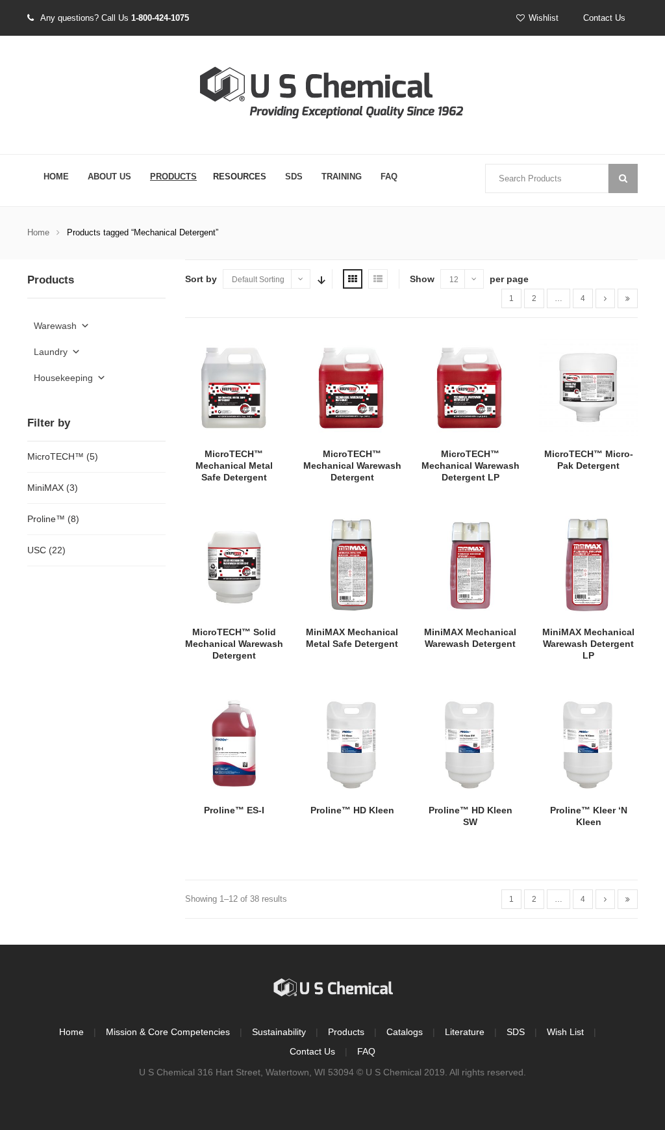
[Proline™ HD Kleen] (352, 743)
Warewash (55, 326)
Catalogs (404, 1032)
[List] (378, 279)
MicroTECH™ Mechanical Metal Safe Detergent (234, 465)
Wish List (565, 1032)
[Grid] (352, 279)
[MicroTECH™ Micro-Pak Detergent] (588, 386)
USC (36, 550)
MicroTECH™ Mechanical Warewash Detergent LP (470, 465)
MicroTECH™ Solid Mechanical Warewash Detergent (234, 644)
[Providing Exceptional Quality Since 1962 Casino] (332, 96)
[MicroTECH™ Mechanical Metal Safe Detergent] (234, 386)
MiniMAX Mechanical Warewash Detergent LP (588, 644)
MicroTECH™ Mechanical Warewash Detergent (352, 465)
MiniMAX (45, 487)
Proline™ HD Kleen (352, 810)
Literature (464, 1032)
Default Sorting (258, 279)
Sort (320, 278)
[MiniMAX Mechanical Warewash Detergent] (470, 565)
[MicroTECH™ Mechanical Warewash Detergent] (352, 386)
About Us (109, 176)
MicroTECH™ (55, 456)
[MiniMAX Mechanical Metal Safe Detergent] (352, 565)
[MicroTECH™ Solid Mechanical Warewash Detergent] (234, 565)
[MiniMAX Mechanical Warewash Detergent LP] (588, 565)
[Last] (628, 298)
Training (341, 176)
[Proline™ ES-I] (234, 743)
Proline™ (46, 519)
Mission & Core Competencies (168, 1032)
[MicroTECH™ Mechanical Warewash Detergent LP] (470, 386)
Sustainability (279, 1032)
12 (453, 279)
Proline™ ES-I (234, 810)
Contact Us (604, 18)
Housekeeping (63, 378)
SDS (294, 176)
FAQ (389, 176)
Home (56, 176)
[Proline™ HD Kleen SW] (470, 743)
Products (173, 176)
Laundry (51, 352)
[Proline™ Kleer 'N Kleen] (588, 743)
